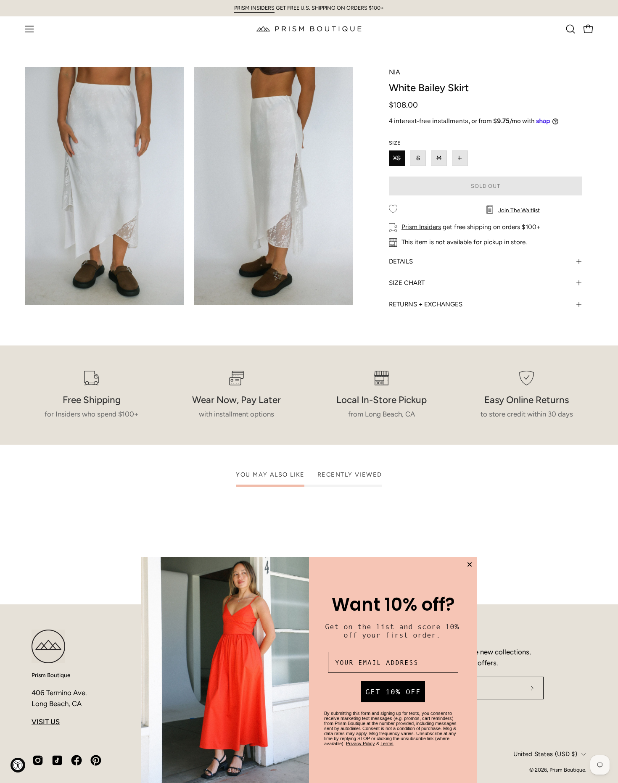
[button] (570, 29)
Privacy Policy (360, 743)
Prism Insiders (421, 227)
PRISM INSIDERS (254, 8)
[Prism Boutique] (309, 29)
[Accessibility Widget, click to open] (18, 765)
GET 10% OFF (393, 692)
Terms (387, 743)
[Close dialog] (469, 564)
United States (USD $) (545, 754)
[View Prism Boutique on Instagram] (38, 760)
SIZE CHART (407, 283)
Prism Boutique (51, 675)
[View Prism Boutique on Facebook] (76, 760)
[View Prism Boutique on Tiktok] (57, 760)
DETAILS (401, 261)
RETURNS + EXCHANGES (425, 304)
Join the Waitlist (519, 210)
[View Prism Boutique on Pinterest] (96, 760)
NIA (394, 72)
